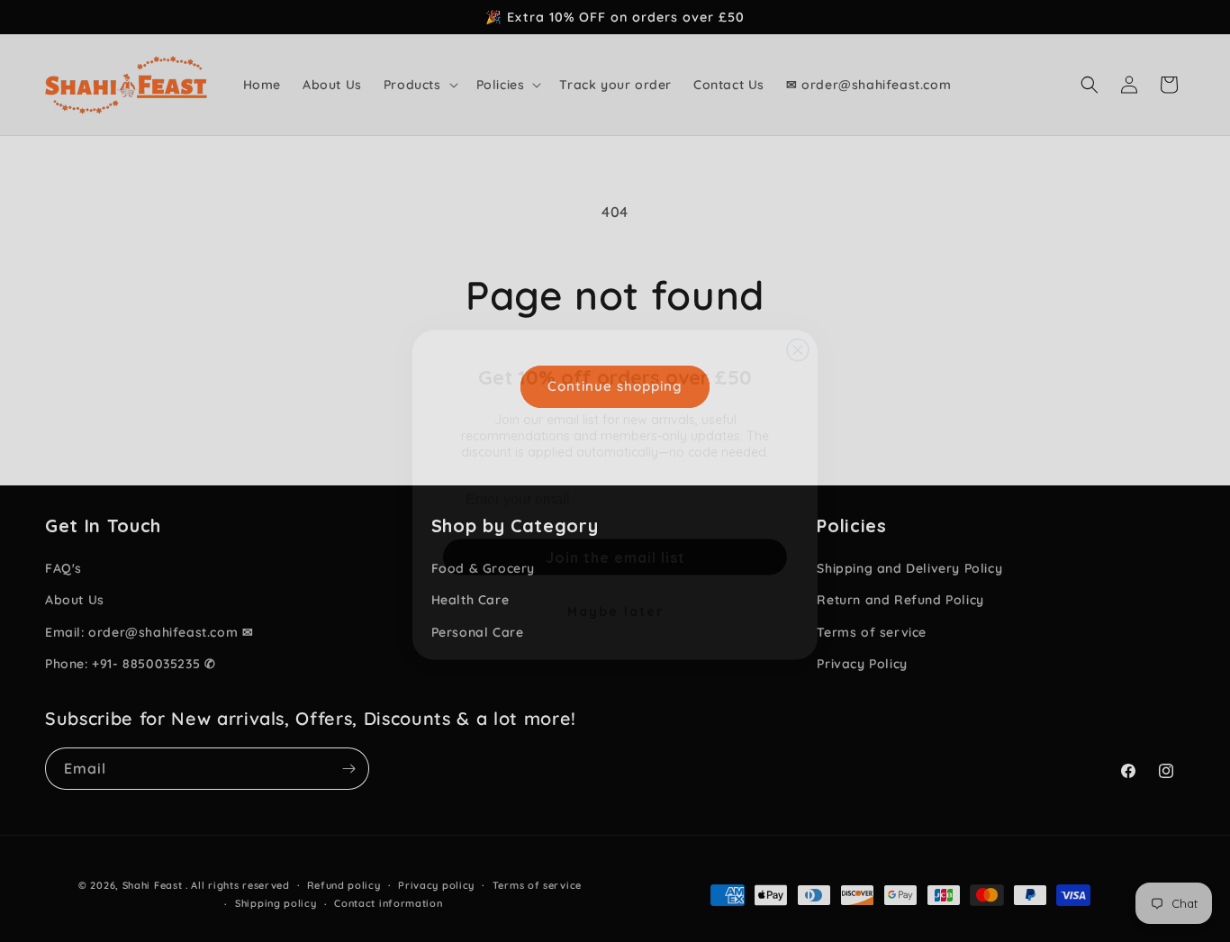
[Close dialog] (798, 326)
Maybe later (615, 587)
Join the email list (615, 533)
